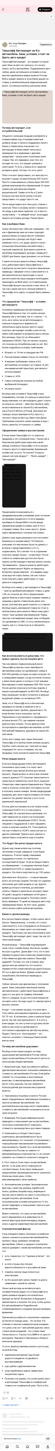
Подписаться (46, 45)
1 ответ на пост (10, 1405)
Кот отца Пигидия (17, 43)
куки (19, 1439)
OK (47, 1439)
